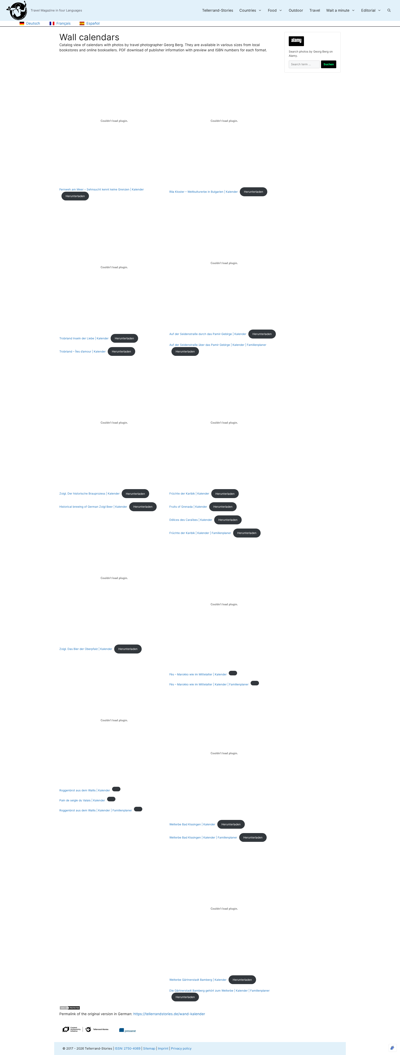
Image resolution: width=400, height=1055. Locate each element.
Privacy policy (181, 1048)
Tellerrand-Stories (217, 10)
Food (272, 10)
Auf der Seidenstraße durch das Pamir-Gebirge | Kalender (207, 334)
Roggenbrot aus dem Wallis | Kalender (84, 790)
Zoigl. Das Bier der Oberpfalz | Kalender (85, 649)
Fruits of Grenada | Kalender (188, 506)
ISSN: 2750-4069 (127, 1048)
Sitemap (149, 1048)
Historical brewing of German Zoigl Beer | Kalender (93, 506)
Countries (247, 10)
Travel (314, 10)
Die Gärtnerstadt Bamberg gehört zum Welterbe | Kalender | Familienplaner (219, 990)
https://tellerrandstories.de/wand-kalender (168, 1014)
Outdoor (296, 10)
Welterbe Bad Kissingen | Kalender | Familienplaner (203, 837)
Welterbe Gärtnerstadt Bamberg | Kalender (197, 979)
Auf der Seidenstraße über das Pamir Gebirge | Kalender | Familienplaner (217, 344)
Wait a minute (337, 10)
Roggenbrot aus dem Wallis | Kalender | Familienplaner (95, 810)
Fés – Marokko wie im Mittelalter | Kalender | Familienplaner (209, 684)
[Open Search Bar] (389, 10)
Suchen (329, 64)
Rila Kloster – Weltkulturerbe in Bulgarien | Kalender (203, 191)
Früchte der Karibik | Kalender (189, 493)
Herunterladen (75, 196)
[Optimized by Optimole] (393, 1048)
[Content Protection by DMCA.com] (69, 1009)
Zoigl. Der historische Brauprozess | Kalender (89, 493)
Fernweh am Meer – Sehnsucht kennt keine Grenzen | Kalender (101, 189)
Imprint (163, 1048)
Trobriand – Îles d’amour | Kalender (82, 351)
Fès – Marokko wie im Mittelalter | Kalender (198, 674)
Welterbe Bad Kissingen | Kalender (192, 824)
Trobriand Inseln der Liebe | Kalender (84, 338)
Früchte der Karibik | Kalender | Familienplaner (200, 533)
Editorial (368, 10)
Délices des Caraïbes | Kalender (190, 519)
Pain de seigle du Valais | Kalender (82, 800)
